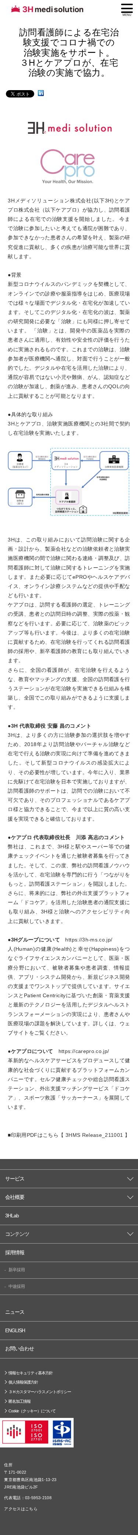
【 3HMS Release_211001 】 (94, 1135)
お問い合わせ (19, 1348)
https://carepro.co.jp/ (84, 1051)
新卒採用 (16, 1270)
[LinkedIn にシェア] (41, 93)
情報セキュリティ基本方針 (30, 1373)
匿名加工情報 (19, 1401)
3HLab (12, 1215)
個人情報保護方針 (23, 1382)
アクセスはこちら (21, 1509)
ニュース (14, 1312)
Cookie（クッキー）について (32, 1411)
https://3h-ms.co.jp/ (88, 940)
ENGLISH (15, 1330)
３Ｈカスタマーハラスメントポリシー (39, 1391)
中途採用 (16, 1286)
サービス (14, 1179)
